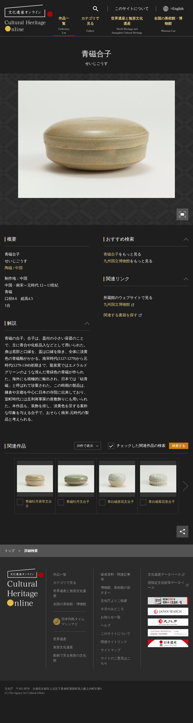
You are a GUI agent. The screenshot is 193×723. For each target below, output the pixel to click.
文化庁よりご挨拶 (114, 601)
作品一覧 (63, 25)
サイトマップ (111, 650)
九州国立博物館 (117, 261)
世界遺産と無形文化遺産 (127, 25)
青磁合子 (111, 254)
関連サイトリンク (114, 642)
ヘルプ (106, 625)
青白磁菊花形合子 (162, 501)
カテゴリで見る (90, 24)
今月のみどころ (112, 609)
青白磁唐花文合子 (121, 501)
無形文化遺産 (63, 647)
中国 (19, 268)
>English (177, 9)
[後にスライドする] (183, 486)
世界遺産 (59, 639)
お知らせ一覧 (111, 617)
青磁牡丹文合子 (77, 501)
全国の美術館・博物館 (168, 24)
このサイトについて (132, 9)
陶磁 (8, 268)
